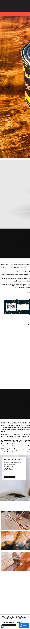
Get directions (10, 476)
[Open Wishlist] (2, 626)
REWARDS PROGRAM (9, 625)
